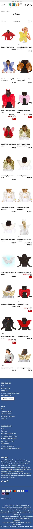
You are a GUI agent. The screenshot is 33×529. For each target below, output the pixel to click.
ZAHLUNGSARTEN (6, 411)
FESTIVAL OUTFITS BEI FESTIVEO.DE (11, 448)
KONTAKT (4, 419)
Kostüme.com (8, 498)
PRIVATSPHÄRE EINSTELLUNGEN (10, 393)
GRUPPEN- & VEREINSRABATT (9, 436)
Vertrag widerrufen (8, 398)
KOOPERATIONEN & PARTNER (9, 438)
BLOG (2, 428)
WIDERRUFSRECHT (6, 395)
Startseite (3, 11)
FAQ (2, 409)
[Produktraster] (28, 21)
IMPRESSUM (4, 390)
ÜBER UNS (4, 431)
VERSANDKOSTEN (6, 414)
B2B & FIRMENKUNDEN (7, 441)
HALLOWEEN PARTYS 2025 (8, 433)
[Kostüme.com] (15, 5)
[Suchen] (5, 5)
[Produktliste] (31, 21)
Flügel (7, 11)
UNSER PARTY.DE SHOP (7, 446)
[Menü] (2, 5)
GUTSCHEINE (5, 443)
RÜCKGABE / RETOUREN (8, 416)
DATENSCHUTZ (5, 388)
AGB (2, 385)
